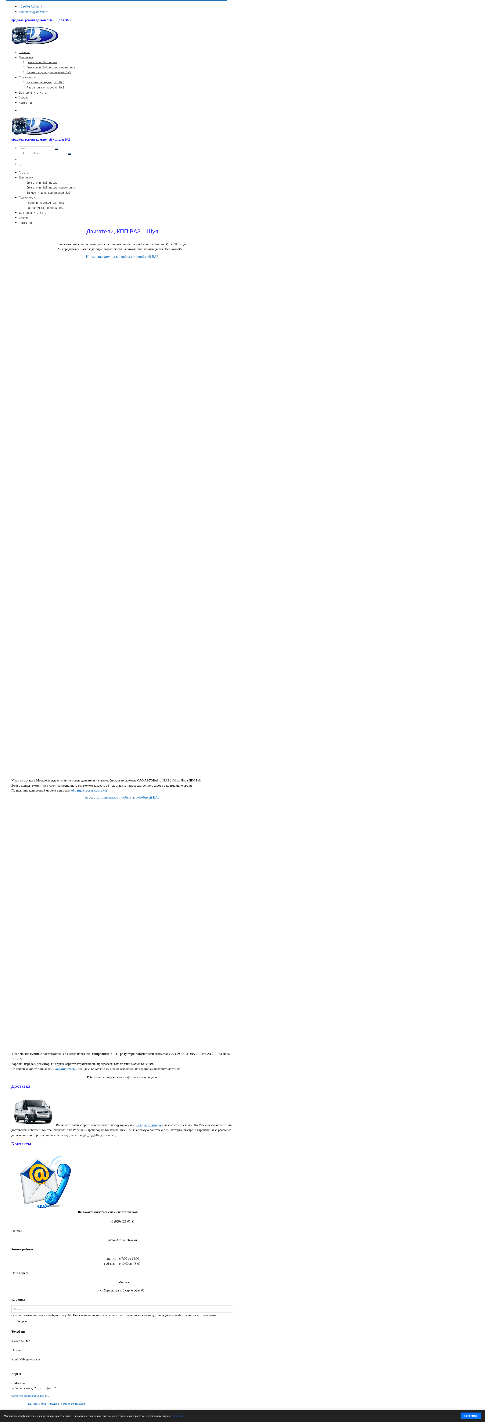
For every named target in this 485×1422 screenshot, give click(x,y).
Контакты (21, 1144)
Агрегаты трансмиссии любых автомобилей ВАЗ (122, 797)
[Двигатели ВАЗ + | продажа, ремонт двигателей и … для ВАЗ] (35, 44)
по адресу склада (148, 1124)
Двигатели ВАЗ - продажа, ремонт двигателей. (57, 1403)
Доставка (20, 1086)
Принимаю (470, 1415)
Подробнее (178, 1416)
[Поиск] (229, 1309)
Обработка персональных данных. (30, 1396)
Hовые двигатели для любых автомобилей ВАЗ (122, 256)
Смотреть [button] (21, 1321)
